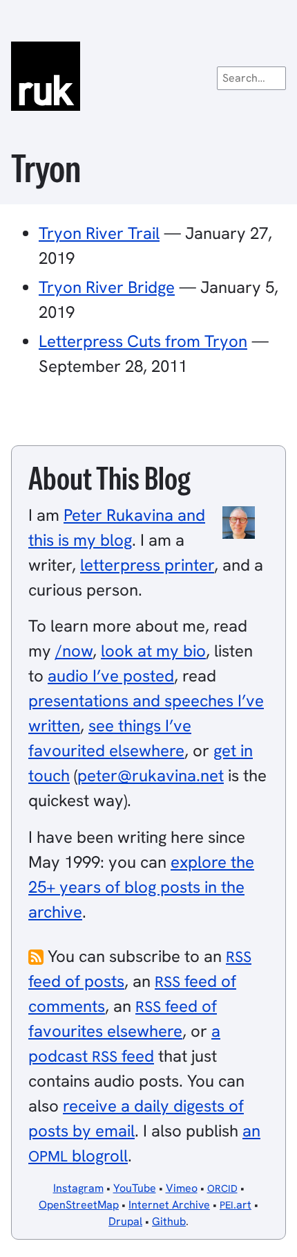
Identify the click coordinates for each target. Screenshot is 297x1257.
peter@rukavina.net (150, 775)
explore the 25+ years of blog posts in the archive (141, 886)
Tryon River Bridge (107, 287)
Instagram (78, 1188)
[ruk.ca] (148, 76)
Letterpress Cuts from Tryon (143, 341)
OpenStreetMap (79, 1204)
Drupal (125, 1221)
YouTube (134, 1188)
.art (235, 1204)
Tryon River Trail (99, 233)
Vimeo (182, 1188)
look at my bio (153, 650)
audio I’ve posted (111, 675)
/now (74, 650)
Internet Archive (169, 1204)
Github (169, 1221)
